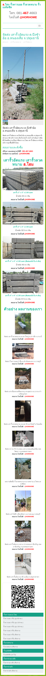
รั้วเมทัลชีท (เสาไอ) (9, 654)
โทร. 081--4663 (23, 13)
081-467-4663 (27, 151)
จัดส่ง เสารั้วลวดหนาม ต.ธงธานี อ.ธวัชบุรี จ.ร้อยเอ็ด (23, 424)
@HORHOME (24, 154)
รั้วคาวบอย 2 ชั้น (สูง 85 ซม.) (12, 618)
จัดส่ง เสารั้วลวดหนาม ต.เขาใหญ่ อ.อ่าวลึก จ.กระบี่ (23, 336)
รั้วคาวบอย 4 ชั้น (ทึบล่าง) (11, 634)
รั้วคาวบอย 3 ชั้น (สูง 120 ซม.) (13, 622)
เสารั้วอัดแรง (27, 42)
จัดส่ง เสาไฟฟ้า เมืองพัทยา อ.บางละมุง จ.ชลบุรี (23, 514)
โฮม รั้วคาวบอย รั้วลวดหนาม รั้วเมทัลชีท (22, 6)
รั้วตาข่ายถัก (8, 667)
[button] (23, 596)
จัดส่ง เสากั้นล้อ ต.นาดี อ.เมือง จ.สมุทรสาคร (23, 577)
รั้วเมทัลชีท (8, 651)
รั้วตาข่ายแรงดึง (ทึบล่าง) (11, 663)
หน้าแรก (5, 42)
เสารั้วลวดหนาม (15, 42)
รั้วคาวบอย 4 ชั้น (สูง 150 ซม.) (13, 626)
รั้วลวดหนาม (8, 643)
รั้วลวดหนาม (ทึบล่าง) (10, 647)
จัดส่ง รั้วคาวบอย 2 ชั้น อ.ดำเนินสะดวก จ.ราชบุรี (23, 361)
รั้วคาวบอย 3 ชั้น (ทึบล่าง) (11, 630)
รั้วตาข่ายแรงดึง (10, 659)
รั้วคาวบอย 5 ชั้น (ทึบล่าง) (11, 638)
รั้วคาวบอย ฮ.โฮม (10, 615)
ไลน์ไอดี (23, 17)
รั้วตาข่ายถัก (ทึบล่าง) (10, 671)
